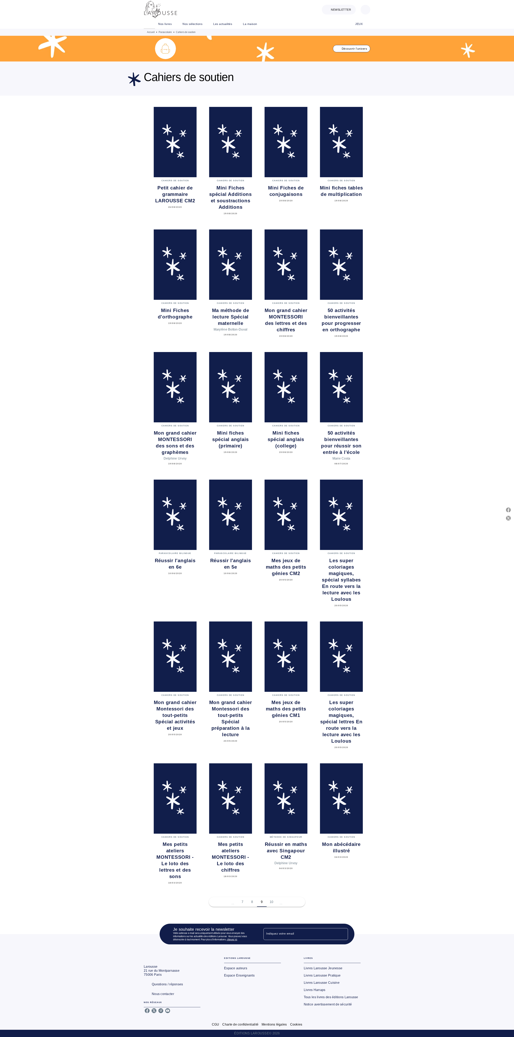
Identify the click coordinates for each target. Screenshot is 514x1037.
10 (271, 902)
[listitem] (147, 1010)
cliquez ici (232, 939)
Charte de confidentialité (240, 1024)
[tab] (149, 24)
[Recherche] (365, 9)
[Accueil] (160, 9)
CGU (215, 1024)
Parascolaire (165, 32)
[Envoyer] (343, 934)
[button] (339, 9)
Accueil (151, 32)
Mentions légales (274, 1024)
